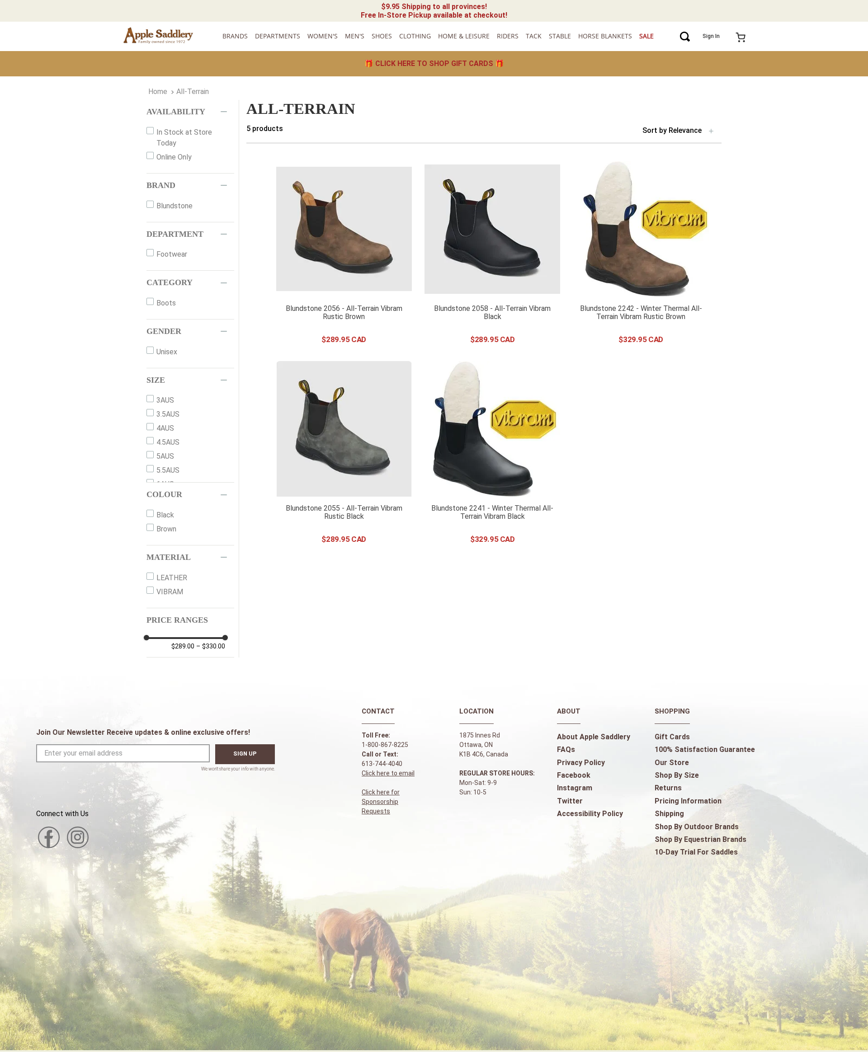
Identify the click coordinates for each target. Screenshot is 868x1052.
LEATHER (171, 577)
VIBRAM (169, 591)
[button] (190, 112)
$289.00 (182, 646)
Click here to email (388, 773)
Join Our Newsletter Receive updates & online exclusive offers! (143, 732)
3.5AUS (167, 414)
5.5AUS (167, 470)
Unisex (166, 352)
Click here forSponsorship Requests (381, 802)
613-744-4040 (382, 763)
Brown (166, 529)
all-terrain (192, 91)
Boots (166, 303)
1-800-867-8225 (385, 744)
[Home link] (157, 91)
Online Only (174, 157)
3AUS (165, 400)
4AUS (165, 428)
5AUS (165, 456)
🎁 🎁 (434, 63)
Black (165, 515)
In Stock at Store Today (184, 137)
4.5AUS (167, 442)
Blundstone (174, 206)
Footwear (171, 254)
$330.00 (210, 646)
